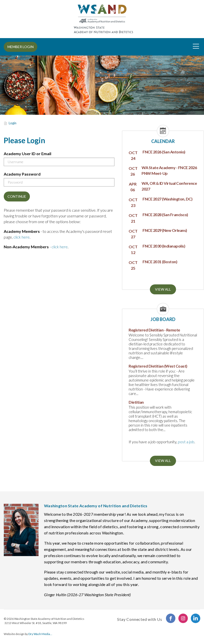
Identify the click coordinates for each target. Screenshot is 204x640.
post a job (186, 441)
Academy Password (22, 174)
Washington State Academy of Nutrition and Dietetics (49, 619)
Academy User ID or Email (27, 153)
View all (163, 289)
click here (21, 237)
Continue (16, 196)
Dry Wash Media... (40, 634)
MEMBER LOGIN (20, 47)
